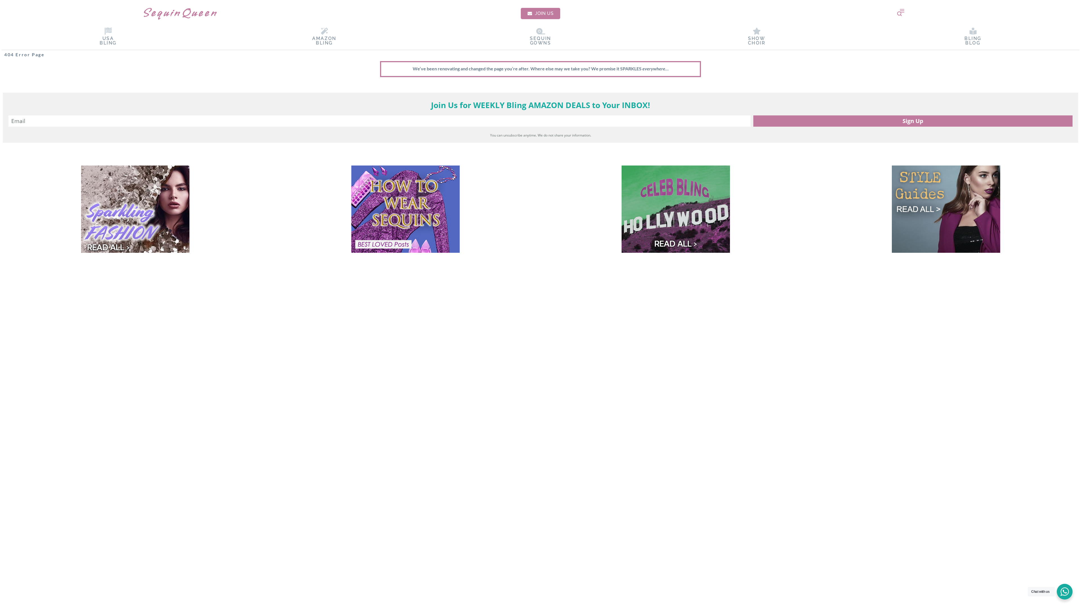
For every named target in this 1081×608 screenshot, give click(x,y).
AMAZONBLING (324, 41)
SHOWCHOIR (757, 41)
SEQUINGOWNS (540, 41)
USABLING (108, 41)
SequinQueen (180, 12)
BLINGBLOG (972, 41)
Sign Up (913, 121)
